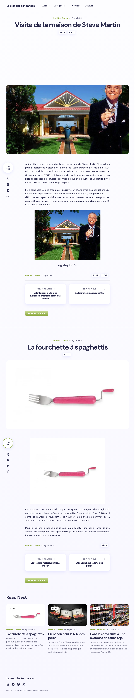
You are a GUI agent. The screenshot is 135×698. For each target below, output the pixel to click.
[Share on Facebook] (8, 185)
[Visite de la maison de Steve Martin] (45, 563)
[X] (23, 684)
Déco (62, 32)
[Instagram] (8, 684)
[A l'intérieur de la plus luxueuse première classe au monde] (45, 294)
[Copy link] (8, 196)
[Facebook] (13, 684)
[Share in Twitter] (8, 179)
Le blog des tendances (20, 6)
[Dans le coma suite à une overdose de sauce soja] (109, 615)
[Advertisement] (67, 65)
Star (71, 32)
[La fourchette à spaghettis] (89, 294)
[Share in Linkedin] (8, 190)
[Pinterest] (18, 684)
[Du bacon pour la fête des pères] (89, 563)
